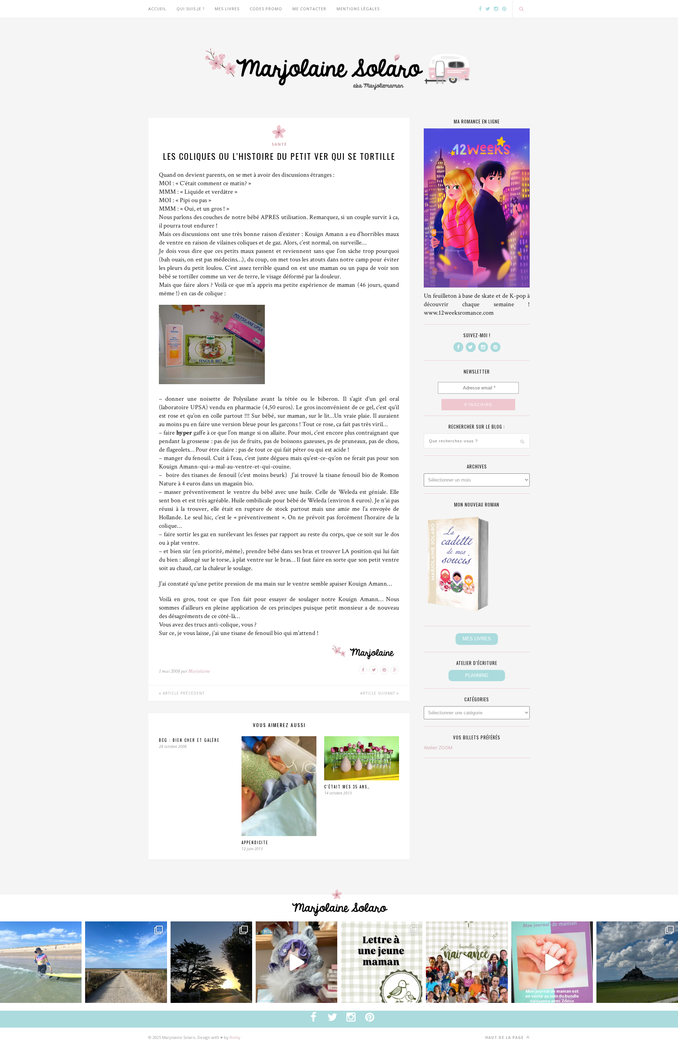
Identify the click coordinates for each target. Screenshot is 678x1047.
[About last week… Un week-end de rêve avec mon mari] (637, 962)
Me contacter (309, 8)
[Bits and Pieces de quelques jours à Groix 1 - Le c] (211, 962)
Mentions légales (358, 8)
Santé (279, 144)
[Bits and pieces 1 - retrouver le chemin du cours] (126, 962)
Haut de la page (505, 1037)
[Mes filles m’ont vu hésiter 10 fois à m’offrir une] (296, 962)
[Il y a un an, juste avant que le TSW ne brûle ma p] (41, 962)
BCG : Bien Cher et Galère (189, 740)
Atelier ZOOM (438, 747)
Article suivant (378, 693)
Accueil (157, 8)
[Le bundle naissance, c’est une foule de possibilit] (466, 962)
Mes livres (227, 8)
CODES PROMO (266, 8)
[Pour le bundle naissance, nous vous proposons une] (381, 962)
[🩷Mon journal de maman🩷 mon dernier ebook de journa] (552, 962)
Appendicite (255, 842)
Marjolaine (199, 671)
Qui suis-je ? (190, 8)
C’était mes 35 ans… (347, 786)
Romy (235, 1037)
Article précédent (182, 693)
